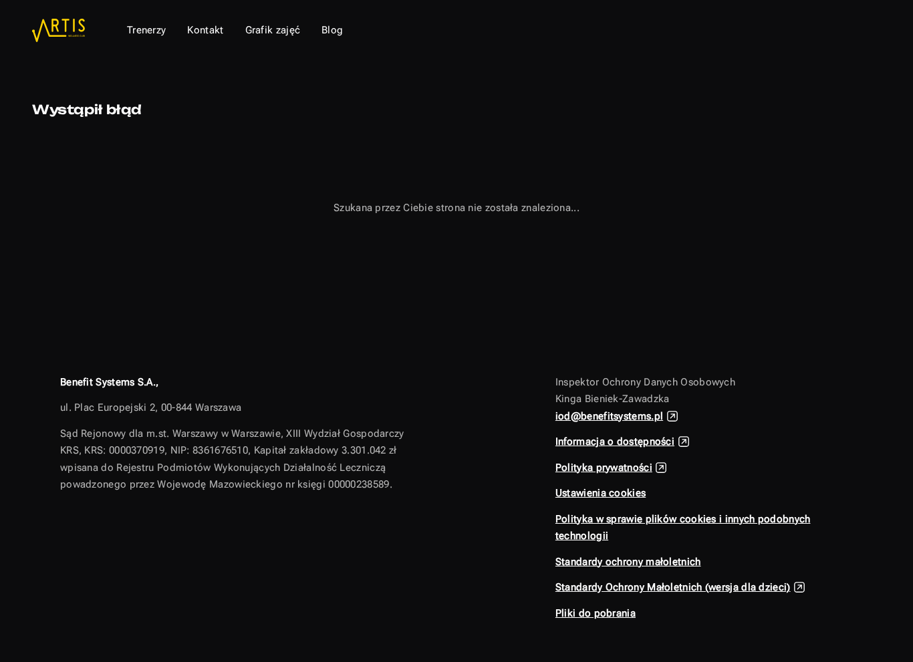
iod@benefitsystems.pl (609, 416)
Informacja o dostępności (614, 442)
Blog (332, 30)
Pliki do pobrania (595, 613)
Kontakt (205, 30)
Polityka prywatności (603, 468)
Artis (61, 30)
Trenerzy (146, 30)
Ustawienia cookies (600, 493)
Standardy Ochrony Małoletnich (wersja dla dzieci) (673, 587)
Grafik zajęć (273, 30)
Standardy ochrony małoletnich (628, 562)
